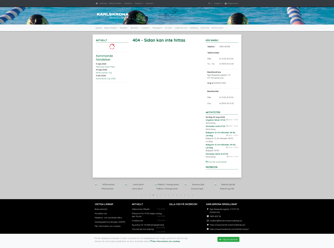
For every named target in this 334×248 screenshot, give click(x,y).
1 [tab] (141, 195)
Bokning (103, 3)
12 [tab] (184, 195)
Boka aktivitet (101, 209)
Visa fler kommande (217, 162)
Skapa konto (232, 3)
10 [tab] (176, 195)
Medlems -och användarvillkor (108, 217)
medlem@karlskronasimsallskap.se (226, 220)
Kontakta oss (101, 213)
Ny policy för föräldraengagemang (148, 225)
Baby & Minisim (115, 3)
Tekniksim (134, 28)
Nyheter (99, 28)
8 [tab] (169, 195)
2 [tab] (145, 195)
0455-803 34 (215, 216)
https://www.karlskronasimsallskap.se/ (227, 225)
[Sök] (210, 3)
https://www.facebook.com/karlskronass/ (229, 229)
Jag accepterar (229, 239)
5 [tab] (157, 195)
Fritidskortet (137, 220)
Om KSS (168, 28)
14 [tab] (192, 195)
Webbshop (194, 28)
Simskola (128, 3)
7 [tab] (165, 195)
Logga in (217, 3)
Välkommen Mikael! (140, 209)
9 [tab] (173, 195)
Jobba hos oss (181, 28)
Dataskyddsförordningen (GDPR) (110, 222)
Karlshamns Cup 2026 (105, 78)
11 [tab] (180, 195)
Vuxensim (149, 3)
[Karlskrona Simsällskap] (112, 15)
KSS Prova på (216, 28)
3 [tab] (149, 195)
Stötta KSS (205, 28)
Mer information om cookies (108, 226)
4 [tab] (153, 195)
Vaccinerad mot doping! (143, 229)
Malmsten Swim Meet (105, 67)
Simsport (138, 3)
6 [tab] (161, 195)
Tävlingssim (157, 28)
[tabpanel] (107, 186)
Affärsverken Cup (104, 72)
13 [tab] (188, 195)
